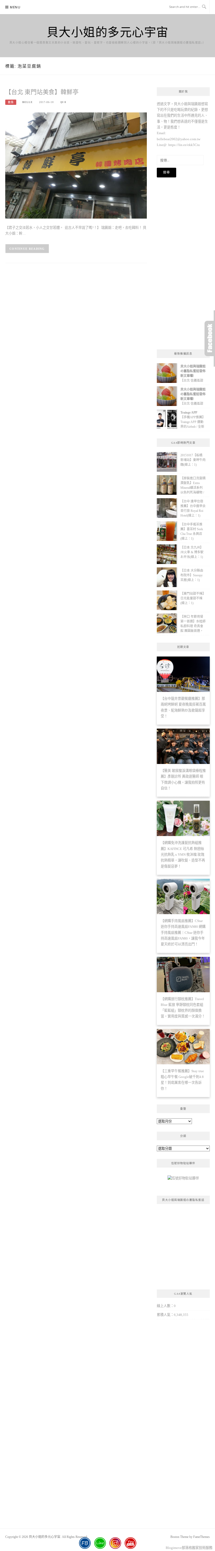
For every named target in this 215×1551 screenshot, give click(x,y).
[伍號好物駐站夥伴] (183, 1180)
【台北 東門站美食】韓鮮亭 (41, 92)
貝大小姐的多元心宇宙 (108, 32)
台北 (11, 102)
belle (27, 102)
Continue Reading (27, 248)
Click (210, 338)
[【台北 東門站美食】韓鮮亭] (76, 165)
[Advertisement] (183, 263)
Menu (15, 7)
